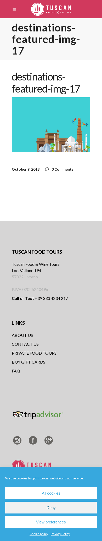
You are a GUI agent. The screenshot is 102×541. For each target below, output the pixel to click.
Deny (51, 507)
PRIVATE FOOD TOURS (34, 352)
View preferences (51, 522)
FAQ (16, 370)
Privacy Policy (60, 534)
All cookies (51, 493)
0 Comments (62, 169)
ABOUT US (22, 335)
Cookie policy (39, 534)
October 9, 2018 (25, 169)
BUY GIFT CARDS (28, 361)
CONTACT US (25, 344)
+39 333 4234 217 (40, 298)
